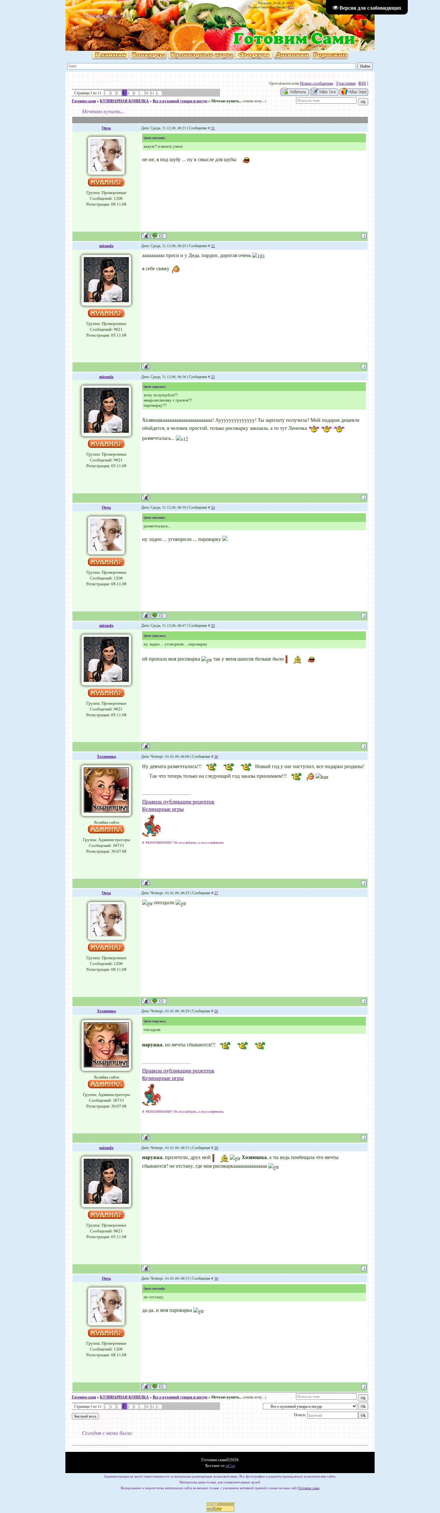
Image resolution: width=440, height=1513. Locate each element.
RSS (291, 7)
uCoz (230, 1465)
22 (213, 245)
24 (213, 507)
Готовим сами (84, 101)
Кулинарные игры (163, 808)
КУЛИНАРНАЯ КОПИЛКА (124, 101)
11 (152, 93)
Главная (88, 15)
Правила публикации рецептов (178, 801)
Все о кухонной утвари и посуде (180, 101)
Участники (346, 83)
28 (216, 1010)
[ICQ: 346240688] (159, 236)
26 (216, 756)
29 (216, 1147)
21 (213, 127)
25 (213, 625)
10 (146, 93)
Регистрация (110, 15)
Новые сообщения (316, 83)
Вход (128, 15)
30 (216, 1278)
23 (213, 376)
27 (216, 892)
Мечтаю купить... (226, 101)
